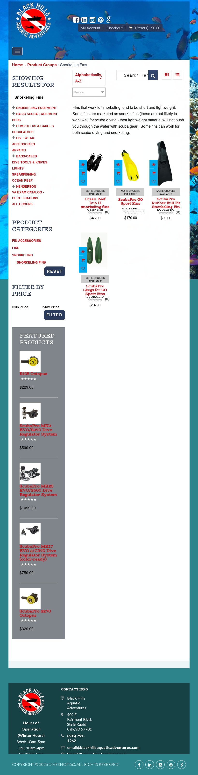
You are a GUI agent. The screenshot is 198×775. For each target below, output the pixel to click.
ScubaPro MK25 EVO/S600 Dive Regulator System (38, 490)
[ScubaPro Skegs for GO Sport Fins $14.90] (93, 228)
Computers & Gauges (35, 126)
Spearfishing (24, 174)
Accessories (23, 144)
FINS (15, 247)
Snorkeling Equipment (36, 107)
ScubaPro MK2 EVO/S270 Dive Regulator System (38, 430)
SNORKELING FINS (31, 262)
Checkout (114, 28)
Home (17, 64)
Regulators (23, 132)
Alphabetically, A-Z (88, 78)
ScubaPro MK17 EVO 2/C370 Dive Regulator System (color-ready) (38, 552)
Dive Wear (25, 138)
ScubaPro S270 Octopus (35, 613)
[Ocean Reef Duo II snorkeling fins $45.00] (94, 141)
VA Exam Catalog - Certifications (28, 195)
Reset (55, 271)
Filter (54, 314)
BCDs (16, 120)
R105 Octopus (33, 374)
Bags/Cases (26, 156)
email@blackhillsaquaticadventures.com (103, 747)
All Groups (22, 204)
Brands (79, 92)
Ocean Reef (22, 180)
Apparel (19, 150)
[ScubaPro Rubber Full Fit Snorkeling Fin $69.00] (165, 141)
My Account (90, 28)
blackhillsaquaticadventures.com (97, 754)
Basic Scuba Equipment (36, 113)
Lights (18, 168)
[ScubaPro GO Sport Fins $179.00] (129, 141)
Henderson (26, 186)
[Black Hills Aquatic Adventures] (33, 20)
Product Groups (42, 64)
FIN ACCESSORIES (26, 240)
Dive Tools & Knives (29, 162)
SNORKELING (22, 255)
